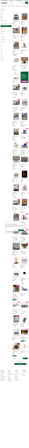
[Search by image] (19, 3)
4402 (22, 358)
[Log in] (23, 3)
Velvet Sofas (23, 374)
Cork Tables (16, 374)
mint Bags (16, 378)
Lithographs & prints (3, 376)
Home (1, 8)
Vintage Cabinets (10, 381)
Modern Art (9, 378)
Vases (1, 374)
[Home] (4, 3)
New (3, 8)
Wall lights (2, 380)
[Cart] (22, 3)
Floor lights (2, 375)
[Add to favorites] (19, 22)
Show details (22, 228)
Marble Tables (24, 375)
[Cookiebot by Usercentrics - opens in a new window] (22, 222)
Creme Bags (16, 377)
